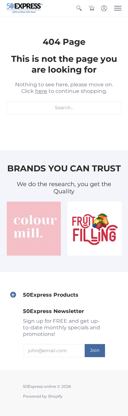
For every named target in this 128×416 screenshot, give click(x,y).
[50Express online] (25, 8)
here (41, 91)
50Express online (39, 386)
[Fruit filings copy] (94, 229)
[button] (79, 8)
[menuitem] (79, 8)
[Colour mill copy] (34, 229)
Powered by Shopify (43, 396)
